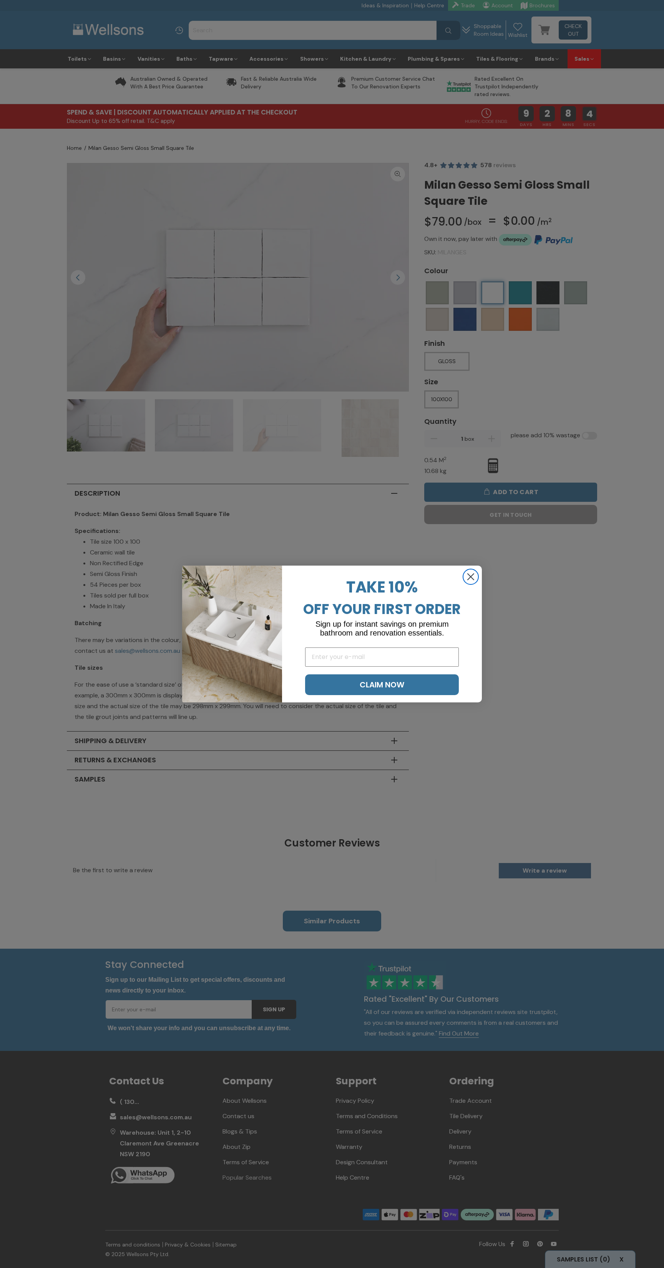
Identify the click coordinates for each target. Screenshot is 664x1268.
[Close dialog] (470, 576)
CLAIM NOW (382, 684)
